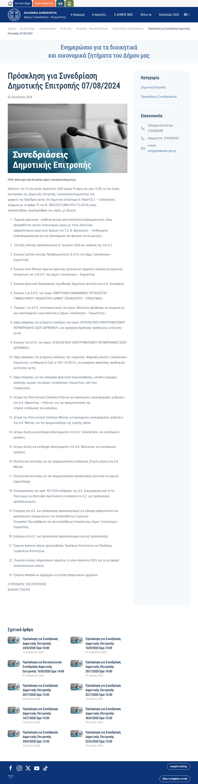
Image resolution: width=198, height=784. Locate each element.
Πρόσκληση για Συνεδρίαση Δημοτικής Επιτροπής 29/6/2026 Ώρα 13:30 (40, 736)
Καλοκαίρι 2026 (169, 14)
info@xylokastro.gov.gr (162, 151)
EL (188, 14)
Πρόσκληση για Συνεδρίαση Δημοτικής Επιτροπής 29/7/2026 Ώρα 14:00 (103, 666)
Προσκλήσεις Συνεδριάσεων (159, 96)
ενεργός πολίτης (178, 766)
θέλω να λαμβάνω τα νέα (175, 778)
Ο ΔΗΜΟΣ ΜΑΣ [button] (123, 14)
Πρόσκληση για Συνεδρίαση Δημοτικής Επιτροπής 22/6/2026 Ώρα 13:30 (103, 736)
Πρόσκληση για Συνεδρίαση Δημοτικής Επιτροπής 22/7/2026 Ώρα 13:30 (103, 690)
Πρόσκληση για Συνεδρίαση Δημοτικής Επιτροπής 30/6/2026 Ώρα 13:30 (103, 713)
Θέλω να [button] (146, 14)
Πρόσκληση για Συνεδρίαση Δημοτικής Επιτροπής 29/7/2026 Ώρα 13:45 (40, 690)
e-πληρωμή (77, 14)
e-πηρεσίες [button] (99, 14)
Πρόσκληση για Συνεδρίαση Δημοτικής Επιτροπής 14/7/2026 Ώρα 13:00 (40, 713)
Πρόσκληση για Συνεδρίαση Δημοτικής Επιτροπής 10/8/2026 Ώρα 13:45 (103, 643)
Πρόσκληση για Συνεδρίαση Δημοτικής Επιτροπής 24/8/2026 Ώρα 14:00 (40, 643)
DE (185, 14)
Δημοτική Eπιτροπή (153, 87)
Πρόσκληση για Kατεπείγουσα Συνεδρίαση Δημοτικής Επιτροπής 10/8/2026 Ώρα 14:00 (43, 666)
